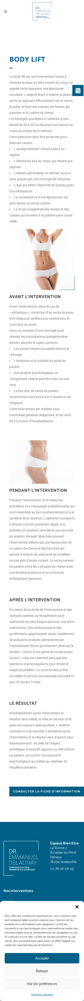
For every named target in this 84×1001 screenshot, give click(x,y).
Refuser (42, 971)
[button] (77, 906)
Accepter (42, 958)
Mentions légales (42, 994)
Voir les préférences (42, 984)
